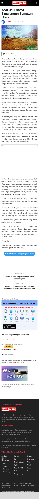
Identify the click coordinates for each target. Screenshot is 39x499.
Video (29, 471)
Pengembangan (19, 474)
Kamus (14, 483)
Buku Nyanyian (7, 472)
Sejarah (29, 456)
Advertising (31, 485)
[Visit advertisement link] (20, 315)
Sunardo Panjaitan (26, 491)
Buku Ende (5, 469)
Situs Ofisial (5, 483)
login (7, 299)
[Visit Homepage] (19, 3)
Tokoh (29, 465)
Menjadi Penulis (6, 485)
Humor (16, 456)
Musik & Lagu (19, 462)
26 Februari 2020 (19, 22)
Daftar (14, 362)
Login (22, 362)
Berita (4, 463)
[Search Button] (37, 3)
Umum (29, 468)
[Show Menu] (2, 3)
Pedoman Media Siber (25, 483)
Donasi (23, 485)
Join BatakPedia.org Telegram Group (20, 254)
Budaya (4, 466)
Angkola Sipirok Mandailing (5, 458)
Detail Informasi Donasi (9, 340)
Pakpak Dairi (18, 468)
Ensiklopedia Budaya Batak (9, 491)
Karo (15, 459)
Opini (16, 465)
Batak (9, 22)
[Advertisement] (20, 264)
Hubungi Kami (6, 487)
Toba (28, 462)
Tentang (16, 485)
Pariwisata (17, 471)
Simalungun (31, 459)
